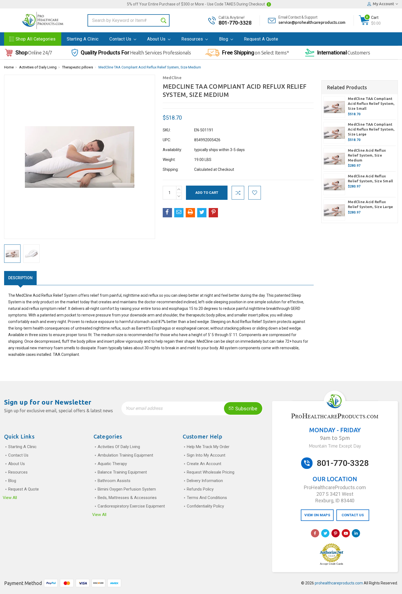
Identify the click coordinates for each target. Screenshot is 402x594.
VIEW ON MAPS (317, 515)
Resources (192, 39)
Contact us (120, 39)
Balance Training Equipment (122, 472)
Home (9, 67)
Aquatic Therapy (112, 463)
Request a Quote (261, 39)
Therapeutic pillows (77, 67)
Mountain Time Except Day (335, 445)
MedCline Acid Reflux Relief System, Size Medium (367, 155)
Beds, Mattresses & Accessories (127, 497)
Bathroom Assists (114, 480)
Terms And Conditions (207, 497)
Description (20, 278)
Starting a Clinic (83, 39)
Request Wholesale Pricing (210, 472)
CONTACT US (353, 515)
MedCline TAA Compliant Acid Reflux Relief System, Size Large (371, 129)
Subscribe (245, 408)
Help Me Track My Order (208, 446)
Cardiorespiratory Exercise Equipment (131, 506)
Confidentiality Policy (205, 506)
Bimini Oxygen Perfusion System (127, 489)
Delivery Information (205, 480)
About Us (157, 39)
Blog (224, 39)
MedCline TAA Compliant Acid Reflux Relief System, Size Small (371, 103)
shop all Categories (36, 39)
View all (10, 497)
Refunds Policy (200, 489)
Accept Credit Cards (331, 564)
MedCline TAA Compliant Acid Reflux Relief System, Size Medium (149, 67)
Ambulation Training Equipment (125, 455)
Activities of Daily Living (38, 67)
